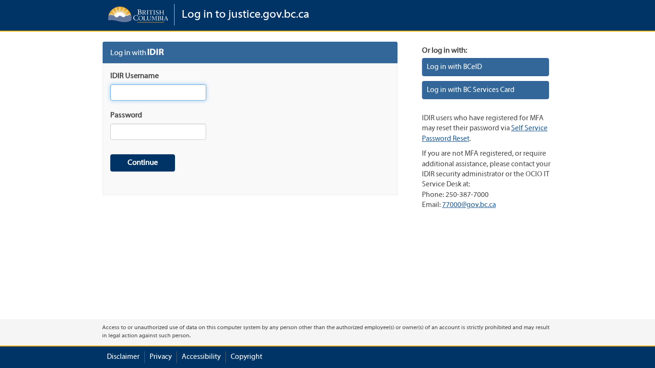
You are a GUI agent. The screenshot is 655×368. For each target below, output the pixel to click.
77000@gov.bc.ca (469, 205)
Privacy (161, 357)
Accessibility (201, 357)
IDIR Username (134, 76)
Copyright (246, 357)
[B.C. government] (138, 14)
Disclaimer (123, 357)
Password (126, 115)
